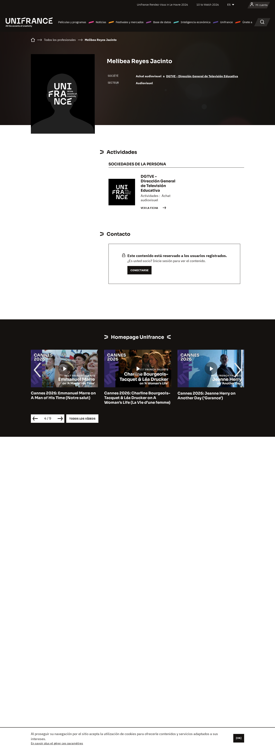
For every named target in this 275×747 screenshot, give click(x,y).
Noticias (101, 22)
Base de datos (162, 22)
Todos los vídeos (82, 418)
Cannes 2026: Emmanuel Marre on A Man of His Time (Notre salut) (63, 395)
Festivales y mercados (129, 22)
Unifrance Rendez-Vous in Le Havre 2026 (162, 4)
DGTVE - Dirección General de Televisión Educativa (202, 76)
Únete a (247, 22)
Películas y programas (72, 22)
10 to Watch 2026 (207, 4)
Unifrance (226, 22)
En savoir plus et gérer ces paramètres (57, 743)
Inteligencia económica (195, 22)
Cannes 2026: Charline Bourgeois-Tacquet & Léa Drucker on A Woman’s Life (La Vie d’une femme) (137, 398)
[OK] (239, 738)
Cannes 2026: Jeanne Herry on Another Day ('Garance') (207, 395)
